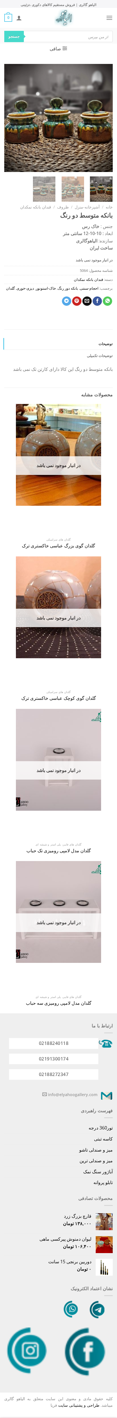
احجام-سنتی (89, 288)
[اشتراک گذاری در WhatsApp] (107, 301)
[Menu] (109, 18)
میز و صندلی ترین (96, 1160)
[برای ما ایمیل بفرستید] (44, 1094)
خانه (109, 207)
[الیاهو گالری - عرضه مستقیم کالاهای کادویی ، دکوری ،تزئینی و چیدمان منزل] (64, 18)
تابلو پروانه (103, 1182)
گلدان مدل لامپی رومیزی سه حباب (58, 1003)
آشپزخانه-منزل (87, 207)
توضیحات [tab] (106, 343)
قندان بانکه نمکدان (35, 207)
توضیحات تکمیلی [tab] (100, 355)
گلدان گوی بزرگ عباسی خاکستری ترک (58, 546)
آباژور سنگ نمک (98, 1172)
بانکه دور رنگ (68, 288)
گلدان (10, 288)
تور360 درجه (101, 1128)
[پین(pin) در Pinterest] (77, 301)
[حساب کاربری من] (19, 18)
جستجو (14, 36)
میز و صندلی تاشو (96, 1150)
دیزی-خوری (25, 288)
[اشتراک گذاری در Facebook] (97, 301)
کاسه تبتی (103, 1139)
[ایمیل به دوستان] (87, 301)
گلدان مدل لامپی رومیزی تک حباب (58, 851)
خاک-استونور (46, 288)
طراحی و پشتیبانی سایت (78, 1405)
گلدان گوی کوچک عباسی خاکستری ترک (58, 698)
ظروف (63, 207)
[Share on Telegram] (66, 301)
